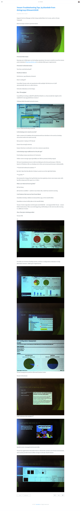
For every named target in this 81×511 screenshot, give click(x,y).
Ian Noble (40, 1)
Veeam (26, 13)
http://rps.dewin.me (31, 62)
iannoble (38, 504)
